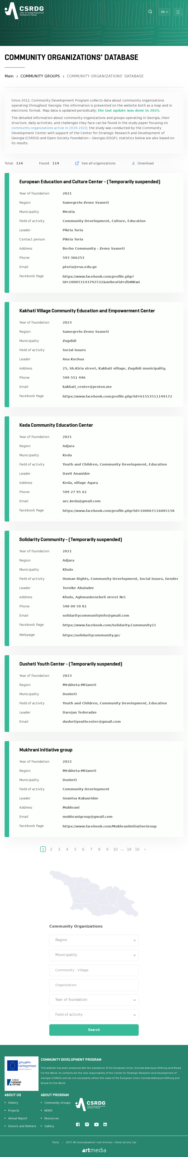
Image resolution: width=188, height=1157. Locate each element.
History (13, 1102)
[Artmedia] (94, 1149)
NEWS (48, 1110)
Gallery (49, 1126)
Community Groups (57, 1102)
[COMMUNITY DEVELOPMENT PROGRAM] (24, 10)
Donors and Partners (22, 1126)
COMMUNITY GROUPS (40, 76)
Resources (51, 1118)
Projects (13, 1110)
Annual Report (17, 1118)
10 (115, 849)
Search (94, 1030)
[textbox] (94, 940)
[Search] (150, 12)
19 (137, 849)
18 (129, 849)
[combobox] (94, 940)
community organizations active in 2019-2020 (49, 128)
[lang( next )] (145, 849)
